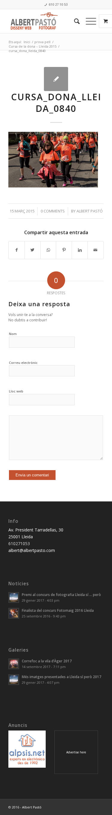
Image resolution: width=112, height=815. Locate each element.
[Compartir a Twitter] (32, 250)
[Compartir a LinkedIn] (80, 250)
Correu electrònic (23, 362)
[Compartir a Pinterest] (64, 250)
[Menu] (88, 21)
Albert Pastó (89, 211)
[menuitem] (74, 21)
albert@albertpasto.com (31, 550)
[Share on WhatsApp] (48, 250)
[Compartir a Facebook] (16, 250)
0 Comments (53, 211)
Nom (13, 333)
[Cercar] (74, 21)
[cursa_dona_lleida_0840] (56, 79)
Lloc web (16, 391)
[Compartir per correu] (95, 250)
